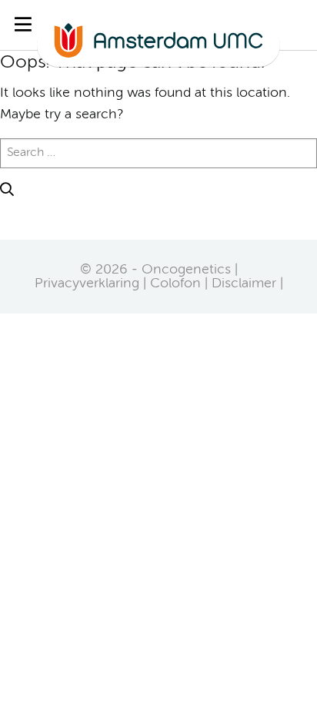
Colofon (175, 283)
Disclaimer (244, 283)
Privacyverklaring (87, 283)
